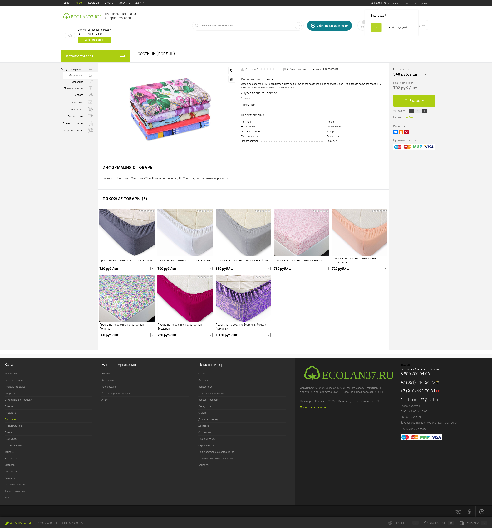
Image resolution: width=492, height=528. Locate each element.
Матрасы (10, 465)
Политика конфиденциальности (216, 458)
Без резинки (334, 136)
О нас (201, 373)
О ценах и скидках (73, 123)
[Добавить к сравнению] (231, 79)
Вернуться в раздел (72, 69)
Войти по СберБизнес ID (332, 25)
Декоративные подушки (18, 399)
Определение (391, 3)
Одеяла (9, 406)
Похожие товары (73, 88)
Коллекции (94, 3)
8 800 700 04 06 (90, 34)
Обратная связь (20, 522)
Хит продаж (108, 380)
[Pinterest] (406, 132)
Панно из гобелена (15, 484)
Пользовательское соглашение (216, 451)
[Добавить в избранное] (231, 70)
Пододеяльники (13, 425)
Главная (66, 3)
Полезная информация (211, 393)
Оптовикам (204, 432)
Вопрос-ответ (75, 116)
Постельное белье (15, 386)
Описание (77, 81)
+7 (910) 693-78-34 (418, 391)
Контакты (203, 465)
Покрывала (11, 438)
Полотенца (11, 471)
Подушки (10, 393)
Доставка (77, 102)
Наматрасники (13, 445)
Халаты (9, 497)
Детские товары (14, 380)
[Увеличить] (169, 110)
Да (376, 27)
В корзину (417, 100)
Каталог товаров (79, 56)
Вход (406, 3)
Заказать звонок (94, 39)
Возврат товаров (208, 399)
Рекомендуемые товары (115, 393)
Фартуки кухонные (15, 491)
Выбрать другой (398, 27)
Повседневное (335, 126)
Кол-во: (402, 111)
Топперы (10, 451)
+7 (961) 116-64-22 (418, 382)
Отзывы (109, 3)
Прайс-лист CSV (207, 438)
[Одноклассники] (401, 132)
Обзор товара (75, 75)
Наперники (11, 458)
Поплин (331, 121)
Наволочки (11, 412)
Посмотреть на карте (313, 407)
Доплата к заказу (208, 419)
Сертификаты (206, 445)
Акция (104, 399)
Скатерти (10, 478)
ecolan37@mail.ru (424, 400)
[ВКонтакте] (395, 132)
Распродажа (108, 386)
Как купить (124, 3)
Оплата (79, 94)
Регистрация (421, 3)
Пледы (8, 432)
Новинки (106, 373)
